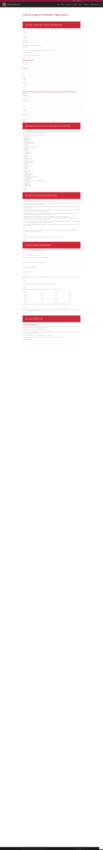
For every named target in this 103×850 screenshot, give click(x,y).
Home (58, 4)
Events (75, 4)
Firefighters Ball (94, 4)
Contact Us (69, 4)
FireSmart (86, 4)
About (63, 4)
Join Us (80, 4)
